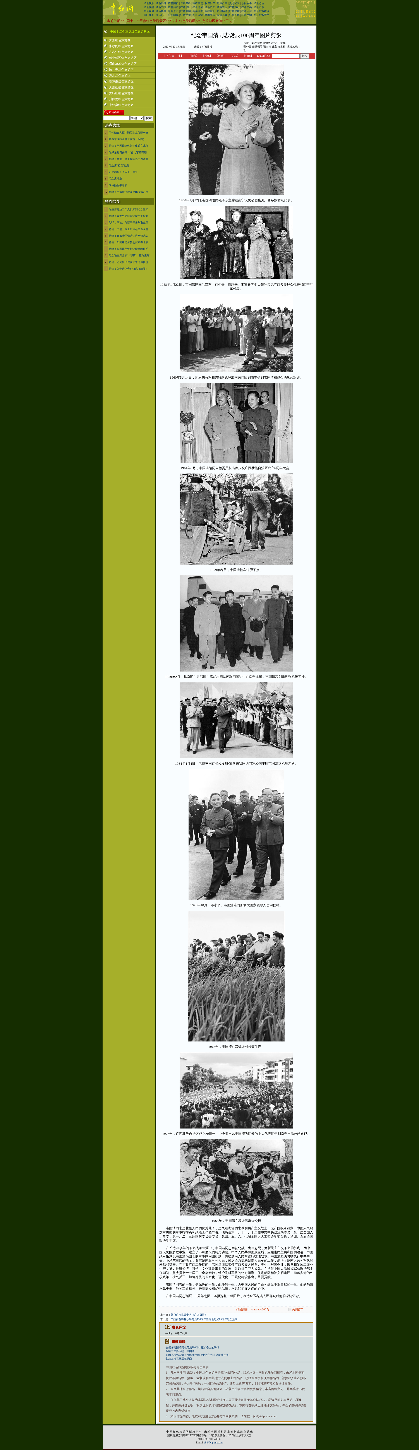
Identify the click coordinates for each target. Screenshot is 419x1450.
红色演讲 (173, 7)
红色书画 (246, 7)
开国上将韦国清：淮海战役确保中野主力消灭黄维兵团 (197, 1354)
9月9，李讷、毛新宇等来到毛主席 (128, 222)
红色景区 (185, 7)
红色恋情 (259, 3)
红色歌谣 (210, 7)
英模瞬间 (210, 11)
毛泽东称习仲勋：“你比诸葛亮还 (128, 152)
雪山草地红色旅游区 (123, 63)
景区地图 (149, 15)
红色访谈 (259, 7)
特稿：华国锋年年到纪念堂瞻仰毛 (128, 248)
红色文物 (246, 15)
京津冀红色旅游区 (121, 105)
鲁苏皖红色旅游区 (121, 81)
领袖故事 (222, 3)
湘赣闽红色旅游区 (121, 46)
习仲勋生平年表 (118, 185)
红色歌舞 (234, 11)
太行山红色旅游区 (121, 93)
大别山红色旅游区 (121, 87)
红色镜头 (222, 7)
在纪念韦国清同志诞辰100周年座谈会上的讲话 (192, 1347)
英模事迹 (197, 3)
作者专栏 (185, 3)
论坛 (234, 55)
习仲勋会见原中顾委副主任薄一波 (128, 132)
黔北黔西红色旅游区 (123, 58)
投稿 (207, 55)
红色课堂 (197, 15)
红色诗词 (197, 7)
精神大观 (210, 15)
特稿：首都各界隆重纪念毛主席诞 (128, 215)
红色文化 (185, 15)
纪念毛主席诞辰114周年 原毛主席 (129, 255)
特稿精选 (222, 11)
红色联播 (149, 7)
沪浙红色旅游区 (120, 40)
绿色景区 (173, 11)
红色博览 (161, 3)
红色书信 (161, 7)
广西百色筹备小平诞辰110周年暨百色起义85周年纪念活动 (204, 1319)
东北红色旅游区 (120, 75)
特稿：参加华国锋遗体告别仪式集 (128, 235)
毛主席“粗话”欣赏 (119, 165)
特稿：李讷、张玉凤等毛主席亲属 (128, 159)
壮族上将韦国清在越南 (179, 1358)
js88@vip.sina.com (213, 1442)
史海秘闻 (234, 3)
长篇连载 (222, 15)
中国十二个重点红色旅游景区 (144, 21)
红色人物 (234, 15)
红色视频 (149, 3)
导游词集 (197, 11)
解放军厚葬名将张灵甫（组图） (127, 139)
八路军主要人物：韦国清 (180, 1351)
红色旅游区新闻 (210, 21)
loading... (169, 1333)
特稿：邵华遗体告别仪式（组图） (128, 268)
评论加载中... (181, 1333)
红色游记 (234, 7)
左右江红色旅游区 (182, 21)
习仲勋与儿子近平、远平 (123, 172)
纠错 (220, 55)
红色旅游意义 (261, 15)
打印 (193, 55)
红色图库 (173, 15)
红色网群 (173, 3)
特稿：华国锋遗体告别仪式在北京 (128, 145)
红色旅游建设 (261, 11)
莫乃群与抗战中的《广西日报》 (189, 1314)
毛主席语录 (115, 178)
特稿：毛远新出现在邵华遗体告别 (128, 191)
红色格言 (161, 11)
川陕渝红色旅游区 (121, 99)
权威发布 (210, 3)
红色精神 (185, 11)
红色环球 (246, 11)
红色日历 (161, 15)
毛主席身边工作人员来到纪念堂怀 (128, 209)
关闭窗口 (298, 1309)
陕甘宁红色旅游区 (121, 69)
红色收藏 (149, 11)
